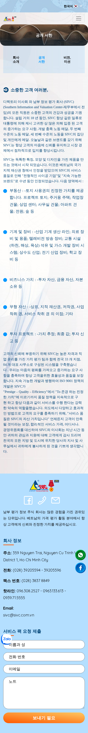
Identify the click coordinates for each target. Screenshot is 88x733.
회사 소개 (16, 59)
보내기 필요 (44, 717)
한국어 (68, 6)
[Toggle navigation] (79, 18)
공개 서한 (41, 59)
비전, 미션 (67, 59)
